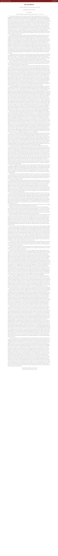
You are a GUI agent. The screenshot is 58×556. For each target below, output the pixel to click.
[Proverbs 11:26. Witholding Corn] (52, 1)
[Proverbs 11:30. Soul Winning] (56, 1)
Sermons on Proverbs (7, 1)
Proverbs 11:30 (41, 14)
